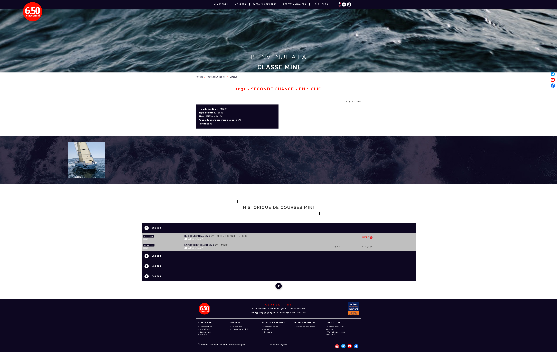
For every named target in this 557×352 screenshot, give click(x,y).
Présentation (206, 327)
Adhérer (204, 334)
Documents (205, 332)
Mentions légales (278, 344)
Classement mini (240, 329)
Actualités (205, 329)
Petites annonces (294, 4)
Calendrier (237, 327)
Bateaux (267, 329)
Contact (331, 329)
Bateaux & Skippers (264, 4)
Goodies (331, 334)
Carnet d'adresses (336, 332)
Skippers (268, 332)
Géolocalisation (271, 327)
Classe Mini (221, 4)
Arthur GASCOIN (196, 239)
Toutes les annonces (305, 327)
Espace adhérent (279, 81)
